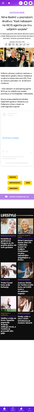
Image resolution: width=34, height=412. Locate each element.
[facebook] (6, 44)
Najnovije (13, 410)
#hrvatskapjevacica (14, 183)
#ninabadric (12, 177)
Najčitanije (21, 410)
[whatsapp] (9, 44)
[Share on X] (17, 44)
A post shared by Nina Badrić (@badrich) (17, 163)
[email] (20, 44)
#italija (28, 183)
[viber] (13, 44)
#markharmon (13, 188)
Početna (4, 410)
